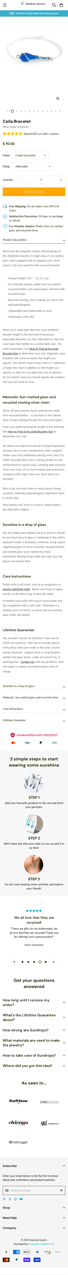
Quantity (8, 179)
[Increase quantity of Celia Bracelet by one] (61, 180)
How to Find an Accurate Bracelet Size (30, 431)
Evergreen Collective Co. (41, 1243)
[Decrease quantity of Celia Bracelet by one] (21, 180)
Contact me (27, 661)
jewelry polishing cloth (16, 589)
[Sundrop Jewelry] (34, 5)
